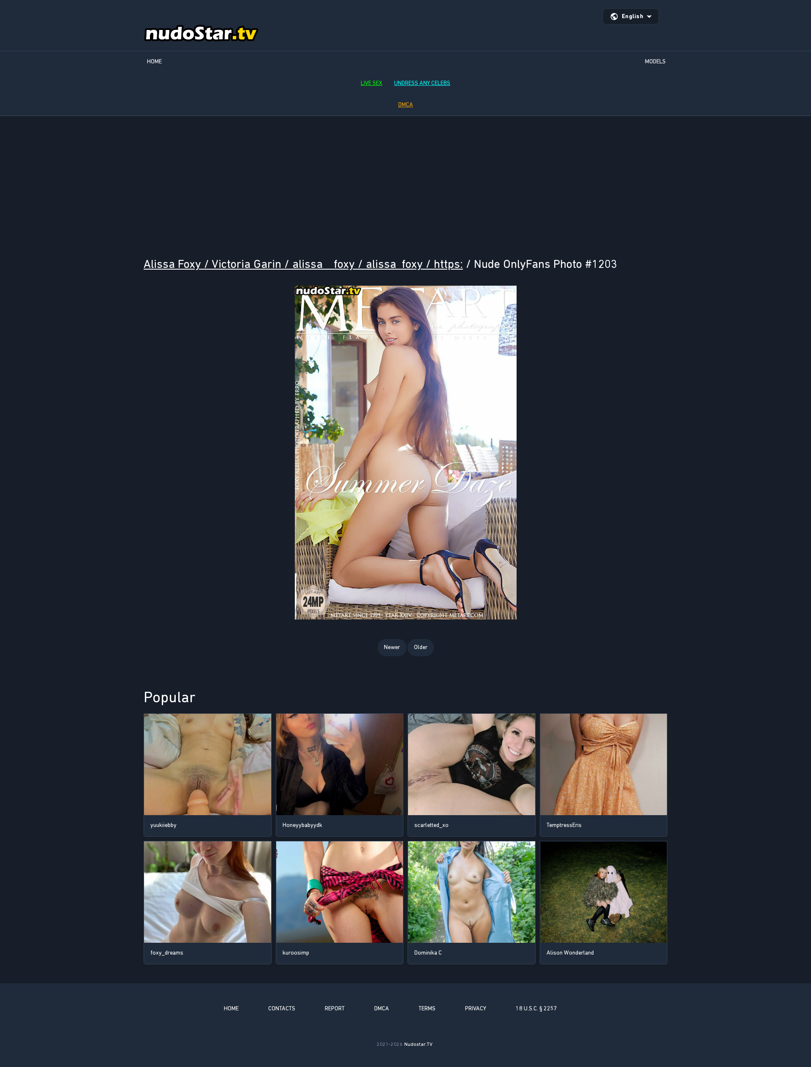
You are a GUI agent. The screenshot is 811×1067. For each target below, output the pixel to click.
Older (420, 647)
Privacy (475, 1008)
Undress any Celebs (422, 83)
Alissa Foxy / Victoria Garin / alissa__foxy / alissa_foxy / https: (303, 264)
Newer (392, 647)
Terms (427, 1008)
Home (154, 61)
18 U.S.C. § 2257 (536, 1008)
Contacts (281, 1008)
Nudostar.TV (418, 1044)
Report (335, 1008)
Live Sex (371, 83)
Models (655, 61)
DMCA (405, 104)
